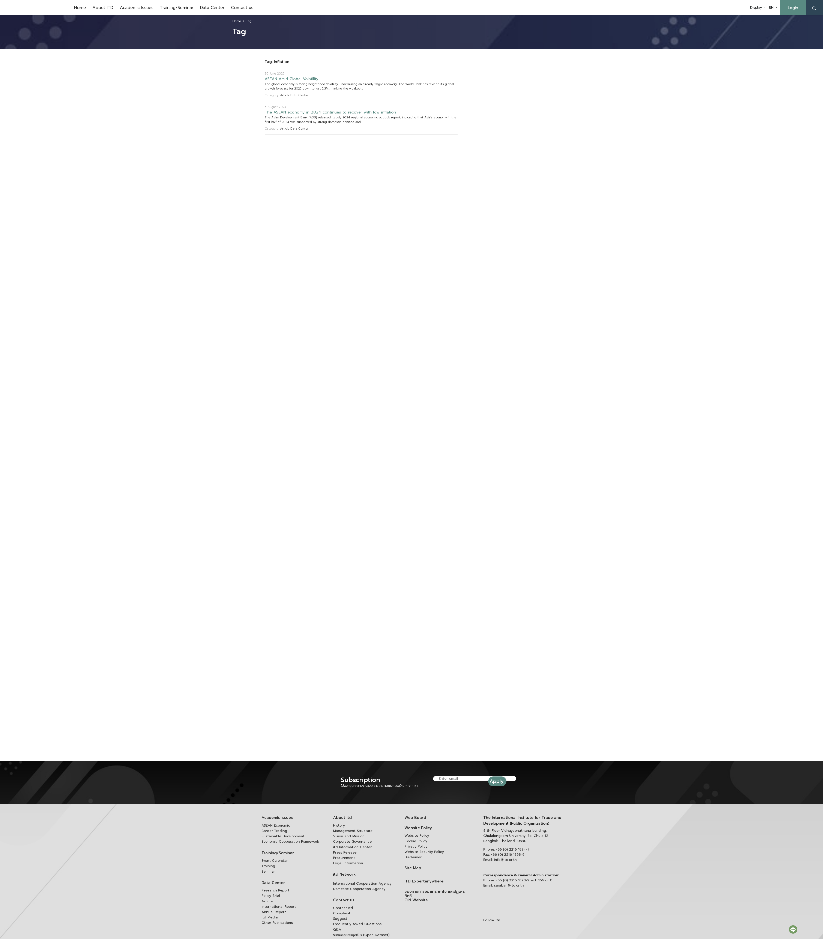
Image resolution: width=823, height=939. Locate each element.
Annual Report (273, 912)
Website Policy (418, 828)
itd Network (344, 874)
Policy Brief (270, 895)
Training (268, 866)
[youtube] (721, 7)
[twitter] (732, 7)
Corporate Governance (352, 841)
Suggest (340, 918)
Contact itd (343, 908)
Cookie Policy (415, 841)
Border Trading (274, 830)
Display (756, 7)
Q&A (337, 929)
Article (267, 901)
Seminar (268, 871)
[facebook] (710, 7)
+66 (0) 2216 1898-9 (507, 854)
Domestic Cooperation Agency (359, 888)
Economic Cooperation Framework (290, 841)
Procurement (344, 857)
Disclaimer (413, 857)
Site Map (412, 868)
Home (80, 7)
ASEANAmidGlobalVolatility (291, 79)
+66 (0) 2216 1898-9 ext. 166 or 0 (524, 880)
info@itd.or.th (505, 859)
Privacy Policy (415, 846)
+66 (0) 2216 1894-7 (513, 849)
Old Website (416, 900)
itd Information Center (352, 847)
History (339, 825)
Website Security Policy (424, 851)
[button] (814, 7)
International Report (278, 906)
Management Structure (352, 830)
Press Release (344, 852)
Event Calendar (274, 860)
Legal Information (348, 863)
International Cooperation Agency (362, 883)
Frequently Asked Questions (357, 924)
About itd (342, 818)
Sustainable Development (283, 836)
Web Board (415, 818)
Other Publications (277, 922)
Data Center (212, 7)
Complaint (341, 913)
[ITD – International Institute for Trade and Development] (35, 7)
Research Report (275, 890)
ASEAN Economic (275, 825)
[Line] (793, 929)
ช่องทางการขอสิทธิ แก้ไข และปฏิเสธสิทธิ (434, 894)
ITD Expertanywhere (423, 881)
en (772, 7)
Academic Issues (136, 7)
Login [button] (793, 8)
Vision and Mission (349, 836)
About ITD (102, 7)
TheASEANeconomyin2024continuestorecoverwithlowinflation (330, 112)
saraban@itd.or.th (509, 885)
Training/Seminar (177, 7)
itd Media (269, 917)
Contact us (242, 7)
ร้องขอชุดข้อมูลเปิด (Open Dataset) (361, 935)
